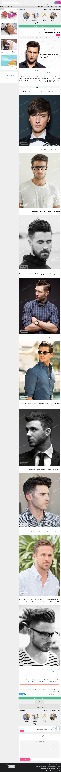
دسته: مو (58, 35)
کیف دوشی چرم (13, 81)
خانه (59, 29)
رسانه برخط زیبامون (47, 768)
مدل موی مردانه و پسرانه (52, 72)
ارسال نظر (25, 759)
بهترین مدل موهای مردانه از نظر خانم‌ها (53, 669)
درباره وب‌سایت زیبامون (56, 764)
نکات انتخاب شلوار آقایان (55, 674)
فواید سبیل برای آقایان (56, 672)
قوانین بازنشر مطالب (47, 764)
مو (57, 29)
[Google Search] (1, 3)
